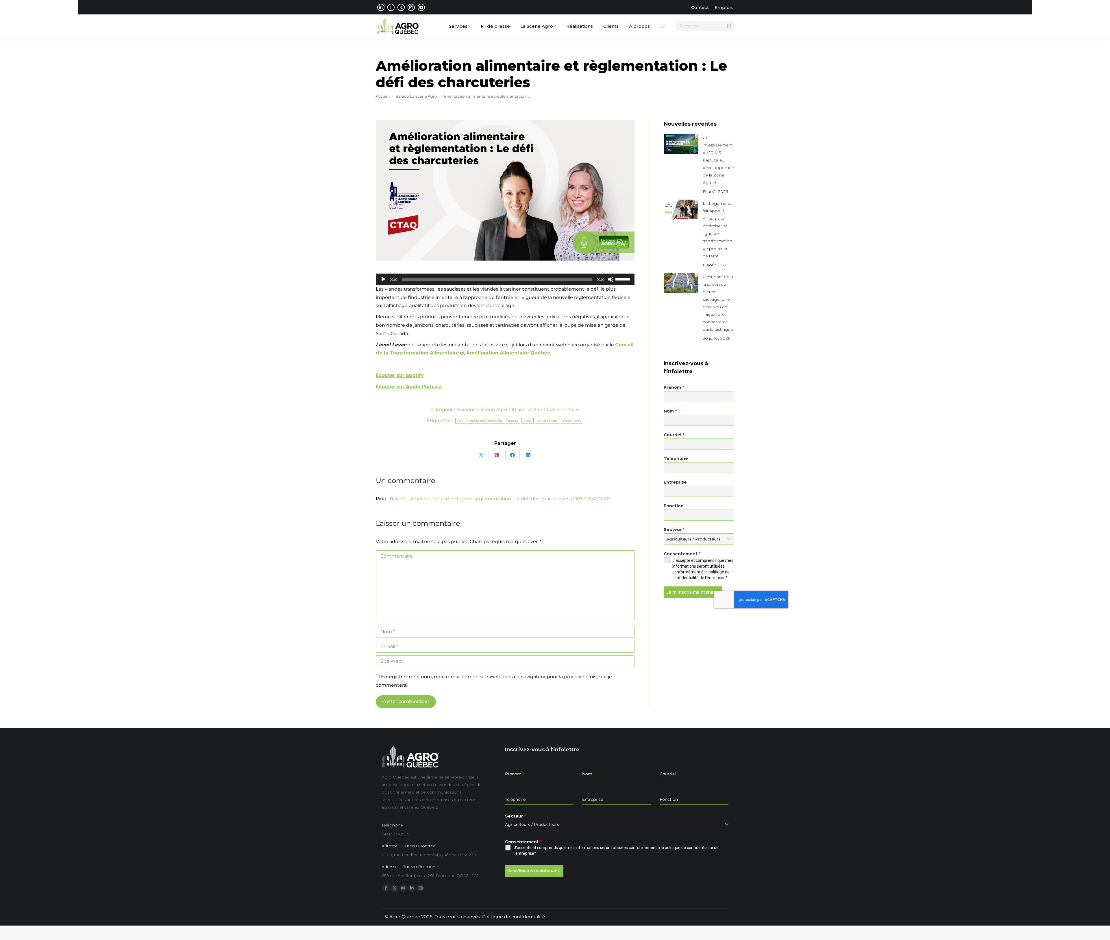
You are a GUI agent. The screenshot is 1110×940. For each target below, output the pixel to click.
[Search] (728, 26)
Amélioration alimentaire (486, 420)
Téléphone (676, 458)
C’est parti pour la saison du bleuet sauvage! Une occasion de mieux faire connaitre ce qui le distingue (718, 303)
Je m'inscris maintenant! (693, 592)
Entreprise (675, 482)
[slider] (623, 279)
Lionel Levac (572, 420)
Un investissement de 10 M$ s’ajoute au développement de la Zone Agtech (719, 160)
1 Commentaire (561, 409)
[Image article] (681, 144)
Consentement (682, 553)
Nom (670, 411)
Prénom (674, 387)
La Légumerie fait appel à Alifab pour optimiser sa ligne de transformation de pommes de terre (717, 230)
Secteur (674, 529)
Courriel (674, 434)
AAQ (460, 420)
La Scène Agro (547, 420)
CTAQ (527, 420)
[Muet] (611, 279)
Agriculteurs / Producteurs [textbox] (693, 539)
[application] (505, 279)
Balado (513, 420)
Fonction (674, 505)
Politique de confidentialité (513, 916)
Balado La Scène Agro (482, 409)
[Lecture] (383, 279)
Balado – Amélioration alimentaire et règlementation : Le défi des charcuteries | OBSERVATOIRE (500, 498)
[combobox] (699, 539)
